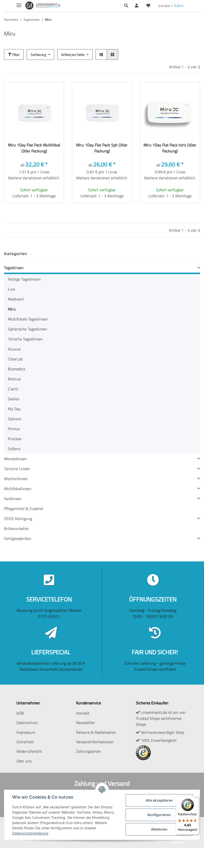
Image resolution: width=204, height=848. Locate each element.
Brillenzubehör (16, 528)
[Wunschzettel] (148, 5)
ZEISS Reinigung (18, 519)
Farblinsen (12, 499)
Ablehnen (159, 829)
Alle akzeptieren (159, 800)
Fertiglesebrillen (17, 538)
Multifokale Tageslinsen (28, 319)
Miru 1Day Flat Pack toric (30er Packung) (170, 148)
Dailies (13, 399)
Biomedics (16, 369)
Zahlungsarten (88, 751)
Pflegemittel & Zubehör (24, 509)
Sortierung (38, 54)
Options (14, 419)
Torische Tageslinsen (25, 339)
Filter (15, 54)
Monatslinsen (15, 459)
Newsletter (85, 723)
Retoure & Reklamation (96, 732)
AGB (20, 713)
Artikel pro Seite (72, 54)
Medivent (16, 299)
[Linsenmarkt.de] (42, 5)
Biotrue (14, 379)
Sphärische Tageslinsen (27, 329)
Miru (12, 309)
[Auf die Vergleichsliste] (34, 90)
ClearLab (15, 359)
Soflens (14, 449)
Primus (14, 429)
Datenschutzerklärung (30, 833)
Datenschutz (27, 723)
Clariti (13, 389)
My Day (14, 409)
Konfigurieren (159, 815)
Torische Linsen (17, 469)
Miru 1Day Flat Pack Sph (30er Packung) (102, 148)
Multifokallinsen (17, 489)
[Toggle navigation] (18, 3)
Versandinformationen (95, 742)
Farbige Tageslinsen (24, 279)
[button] (127, 5)
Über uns (24, 761)
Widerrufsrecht (29, 751)
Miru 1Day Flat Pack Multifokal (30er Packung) (34, 148)
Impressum (25, 732)
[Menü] (196, 799)
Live (11, 289)
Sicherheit (25, 742)
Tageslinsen (14, 268)
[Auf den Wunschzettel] (47, 90)
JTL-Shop (178, 841)
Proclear (15, 439)
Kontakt (83, 713)
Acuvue (14, 349)
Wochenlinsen (16, 479)
